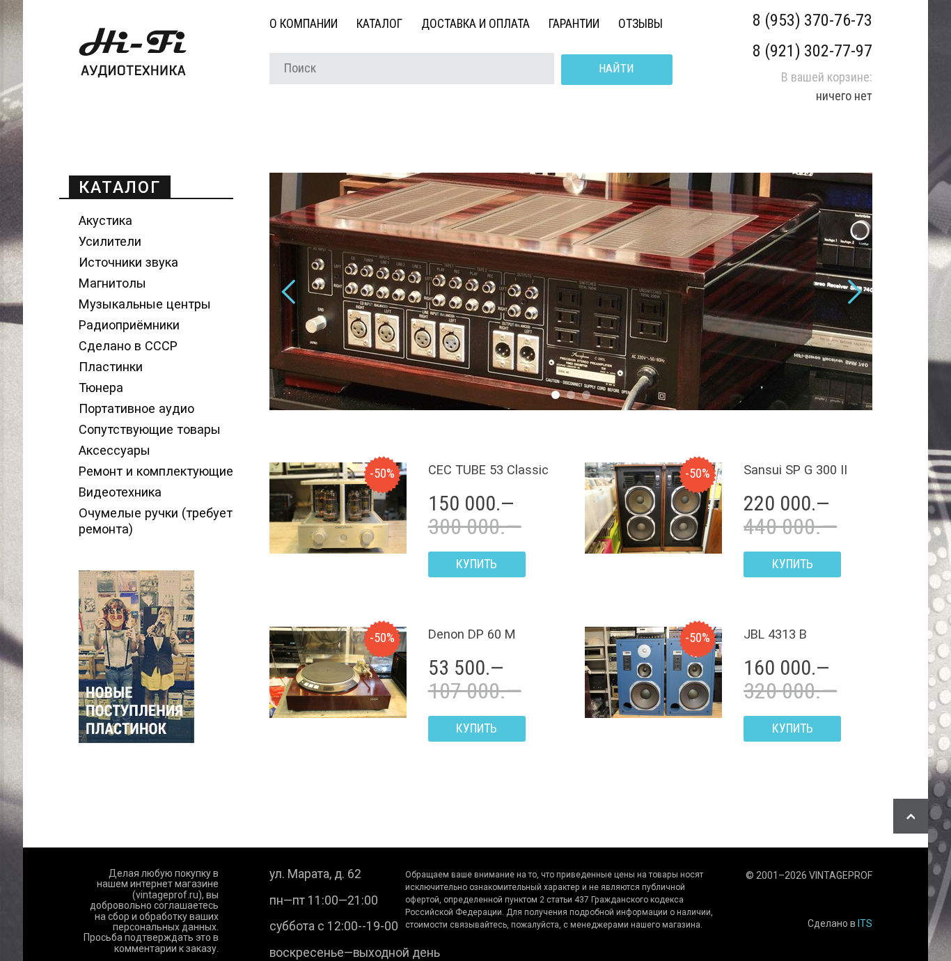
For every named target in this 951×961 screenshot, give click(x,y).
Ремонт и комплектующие (156, 471)
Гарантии (574, 24)
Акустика (105, 220)
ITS (865, 923)
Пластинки (111, 366)
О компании (303, 24)
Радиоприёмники (129, 325)
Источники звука (128, 262)
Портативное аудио (136, 408)
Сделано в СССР (128, 345)
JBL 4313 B (775, 634)
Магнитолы (112, 283)
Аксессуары (114, 450)
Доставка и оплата (475, 24)
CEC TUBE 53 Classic (488, 469)
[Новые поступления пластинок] (136, 738)
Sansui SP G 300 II (795, 469)
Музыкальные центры (145, 304)
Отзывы (640, 24)
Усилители (110, 241)
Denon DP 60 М (472, 634)
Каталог (379, 24)
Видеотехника (120, 492)
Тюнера (101, 387)
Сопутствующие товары (150, 429)
